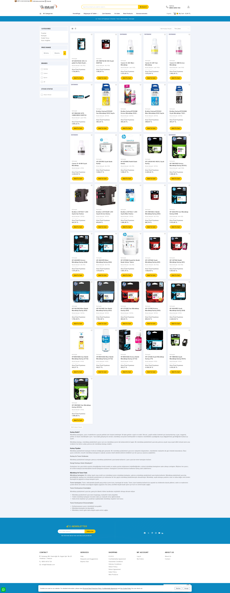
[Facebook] (145, 533)
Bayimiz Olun (84, 561)
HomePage (76, 13)
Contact (167, 559)
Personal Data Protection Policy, (92, 588)
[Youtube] (159, 533)
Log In (139, 556)
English (169, 13)
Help (81, 556)
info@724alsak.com (48, 564)
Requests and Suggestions (89, 559)
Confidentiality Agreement (117, 559)
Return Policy (113, 567)
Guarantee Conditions (116, 561)
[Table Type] (75, 28)
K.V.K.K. (111, 556)
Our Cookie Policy (125, 588)
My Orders (140, 559)
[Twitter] (148, 533)
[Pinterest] (152, 533)
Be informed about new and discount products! (76, 535)
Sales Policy (113, 572)
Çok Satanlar (106, 13)
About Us (168, 556)
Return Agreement (115, 569)
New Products (113, 574)
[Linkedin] (162, 533)
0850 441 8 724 (47, 561)
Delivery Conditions (115, 564)
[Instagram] (156, 533)
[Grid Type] (72, 28)
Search (144, 7)
